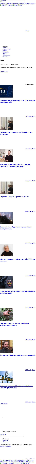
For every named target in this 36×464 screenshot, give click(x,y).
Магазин (5, 56)
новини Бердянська (5, 446)
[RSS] (20, 5)
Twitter (21, 463)
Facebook (12, 460)
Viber (11, 461)
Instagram (25, 460)
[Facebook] (7, 3)
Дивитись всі (4, 71)
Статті (5, 53)
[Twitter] (15, 5)
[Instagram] (14, 3)
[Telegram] (21, 3)
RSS (28, 463)
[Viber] (27, 3)
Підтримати (6, 55)
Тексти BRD (6, 49)
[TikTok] (3, 5)
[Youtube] (32, 3)
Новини (5, 47)
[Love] (2, 3)
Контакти (6, 441)
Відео (5, 50)
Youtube (21, 461)
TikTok (31, 461)
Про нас (5, 440)
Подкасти (6, 52)
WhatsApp (10, 463)
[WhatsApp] (9, 5)
